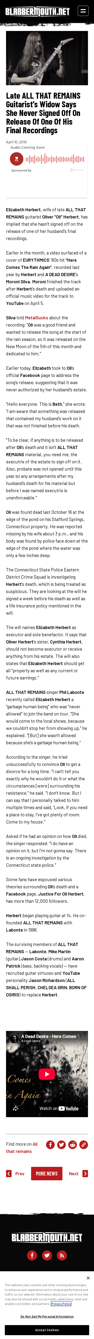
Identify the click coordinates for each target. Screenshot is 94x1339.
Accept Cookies (47, 1330)
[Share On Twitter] (61, 1144)
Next (74, 1173)
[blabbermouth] (37, 15)
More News (47, 1173)
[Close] (88, 1278)
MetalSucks (36, 317)
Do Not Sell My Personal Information (47, 1316)
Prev (20, 1173)
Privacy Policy (61, 1304)
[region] (47, 1305)
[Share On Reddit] (72, 1144)
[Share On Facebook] (50, 1144)
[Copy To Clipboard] (83, 1144)
